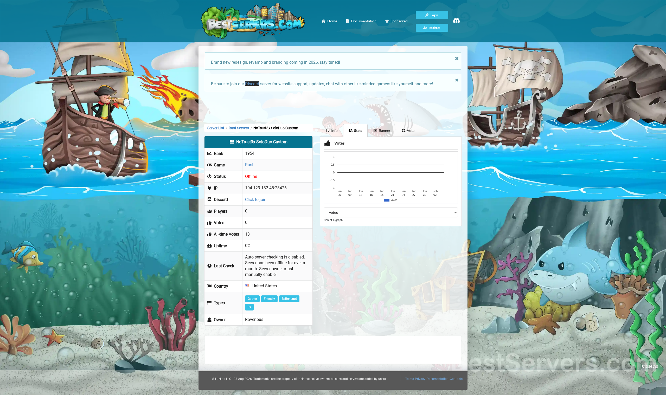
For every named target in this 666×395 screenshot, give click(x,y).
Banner (384, 130)
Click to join (255, 199)
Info (334, 130)
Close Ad (650, 366)
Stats (358, 130)
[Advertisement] (333, 107)
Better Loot (289, 299)
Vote (410, 130)
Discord (252, 83)
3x (249, 307)
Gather (252, 299)
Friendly (269, 299)
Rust (249, 164)
